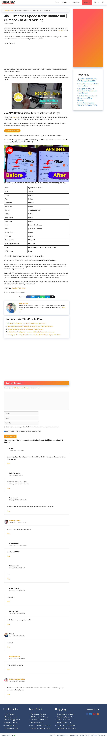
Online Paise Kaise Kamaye (66, 725)
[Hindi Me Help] (8, 2)
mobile (15, 292)
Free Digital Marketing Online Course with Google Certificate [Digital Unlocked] (34, 335)
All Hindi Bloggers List (12, 720)
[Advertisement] (37, 56)
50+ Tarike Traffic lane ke (39, 720)
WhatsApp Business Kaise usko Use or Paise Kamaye (25, 329)
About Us (52, 735)
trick (23, 292)
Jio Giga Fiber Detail (18, 288)
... (20, 311)
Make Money (76, 2)
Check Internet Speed (12, 130)
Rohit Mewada (23, 303)
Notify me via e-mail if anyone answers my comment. (23, 431)
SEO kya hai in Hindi (63, 720)
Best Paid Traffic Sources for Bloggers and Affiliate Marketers (87, 98)
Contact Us (102, 735)
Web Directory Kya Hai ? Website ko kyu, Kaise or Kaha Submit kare (30, 326)
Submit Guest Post (11, 728)
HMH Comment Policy (20, 388)
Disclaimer (94, 735)
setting (20, 292)
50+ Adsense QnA (37, 722)
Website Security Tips (64, 722)
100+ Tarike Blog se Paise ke (40, 725)
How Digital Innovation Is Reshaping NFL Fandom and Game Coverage (87, 91)
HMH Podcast (9, 714)
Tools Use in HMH (11, 717)
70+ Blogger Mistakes (38, 714)
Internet (86, 2)
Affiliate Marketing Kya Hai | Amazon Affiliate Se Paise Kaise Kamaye (31, 332)
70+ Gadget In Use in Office (66, 728)
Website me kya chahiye (65, 717)
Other (95, 2)
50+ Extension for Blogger (39, 717)
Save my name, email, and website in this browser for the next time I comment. (32, 427)
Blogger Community (11, 722)
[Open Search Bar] (103, 2)
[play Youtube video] (36, 163)
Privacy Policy (74, 735)
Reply (8, 463)
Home (57, 2)
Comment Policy (84, 735)
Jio (12, 292)
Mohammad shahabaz (17, 679)
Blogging (64, 2)
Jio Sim (60, 30)
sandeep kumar (14, 520)
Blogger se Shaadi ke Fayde (40, 728)
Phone (15, 117)
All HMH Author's (11, 725)
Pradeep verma (14, 656)
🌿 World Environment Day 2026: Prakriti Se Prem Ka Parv (26, 323)
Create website (62, 714)
